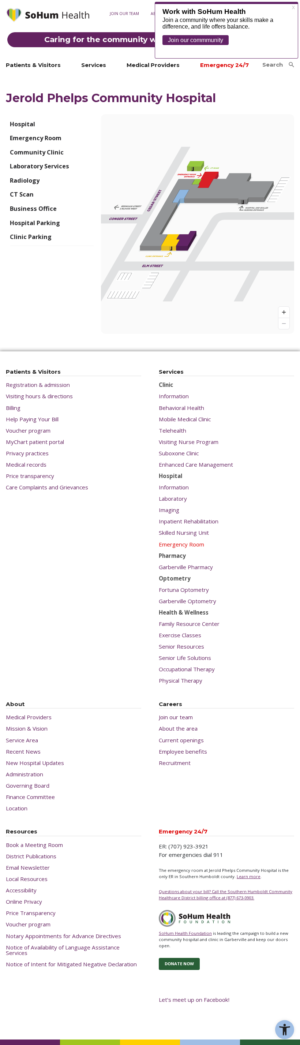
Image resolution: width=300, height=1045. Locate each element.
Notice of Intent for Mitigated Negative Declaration (71, 964)
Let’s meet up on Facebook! (194, 999)
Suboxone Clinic (179, 453)
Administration (24, 774)
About (15, 704)
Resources (21, 832)
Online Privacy (24, 901)
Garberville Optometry (187, 601)
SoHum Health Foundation (185, 933)
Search (272, 64)
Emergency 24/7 (224, 64)
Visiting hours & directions (39, 396)
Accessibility (21, 890)
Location (16, 808)
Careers (170, 704)
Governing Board (27, 785)
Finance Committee (30, 797)
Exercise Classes (180, 635)
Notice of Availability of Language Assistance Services (63, 950)
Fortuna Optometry (184, 590)
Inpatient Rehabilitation (188, 521)
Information (174, 396)
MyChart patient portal (35, 442)
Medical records (125, 58)
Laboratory (173, 498)
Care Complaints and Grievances (47, 487)
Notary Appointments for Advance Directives (63, 936)
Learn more (248, 876)
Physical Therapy (180, 680)
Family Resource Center (189, 624)
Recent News (23, 751)
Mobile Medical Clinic (185, 419)
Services (93, 64)
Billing (13, 408)
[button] (284, 1029)
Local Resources (27, 879)
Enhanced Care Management (196, 464)
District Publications (31, 856)
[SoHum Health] (47, 16)
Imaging (169, 510)
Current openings (181, 740)
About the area (178, 728)
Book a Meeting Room (34, 845)
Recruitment (175, 763)
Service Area (22, 740)
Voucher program (28, 430)
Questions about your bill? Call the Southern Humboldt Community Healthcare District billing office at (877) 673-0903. (225, 894)
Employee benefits (183, 751)
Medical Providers (153, 64)
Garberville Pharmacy (186, 567)
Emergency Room (181, 544)
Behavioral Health (181, 408)
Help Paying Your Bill (32, 419)
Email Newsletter (28, 867)
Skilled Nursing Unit (184, 532)
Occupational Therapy (187, 669)
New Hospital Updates (35, 763)
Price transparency (30, 476)
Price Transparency (31, 913)
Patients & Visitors (33, 64)
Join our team (124, 13)
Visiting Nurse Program (188, 442)
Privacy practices (27, 453)
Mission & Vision (27, 728)
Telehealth (172, 430)
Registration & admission (38, 385)
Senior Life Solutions (185, 658)
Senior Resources (181, 646)
